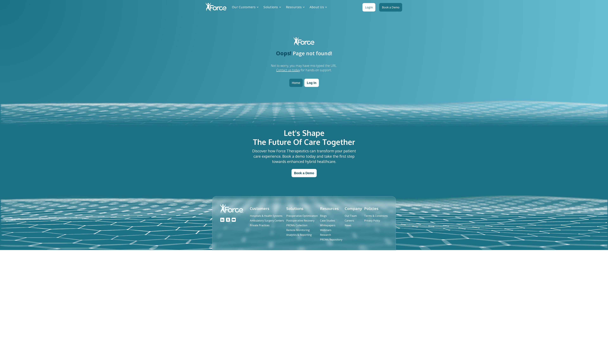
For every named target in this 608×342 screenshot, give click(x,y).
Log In (311, 83)
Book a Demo (304, 173)
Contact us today (288, 70)
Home (296, 83)
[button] (245, 7)
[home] (216, 7)
